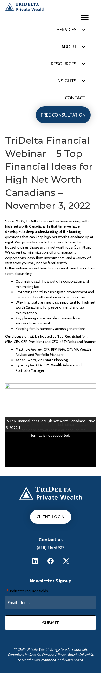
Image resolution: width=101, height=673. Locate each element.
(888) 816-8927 (50, 547)
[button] (83, 29)
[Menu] (85, 17)
